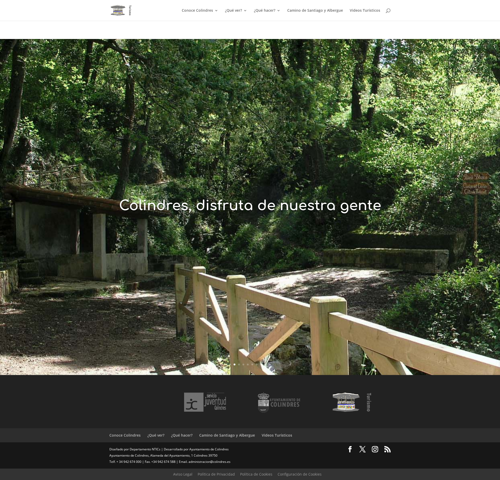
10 (270, 364)
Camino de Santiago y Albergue (315, 11)
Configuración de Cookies (300, 474)
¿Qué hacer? (264, 11)
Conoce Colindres (197, 11)
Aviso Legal (182, 474)
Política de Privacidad (216, 474)
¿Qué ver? (233, 11)
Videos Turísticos (365, 11)
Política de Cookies (256, 474)
